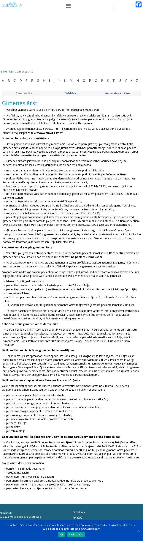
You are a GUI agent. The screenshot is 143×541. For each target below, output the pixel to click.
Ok (62, 534)
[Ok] (138, 531)
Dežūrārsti (71, 93)
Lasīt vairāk (76, 534)
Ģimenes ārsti (25, 93)
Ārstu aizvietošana (118, 93)
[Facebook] (138, 4)
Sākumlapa (7, 71)
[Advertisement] (71, 41)
